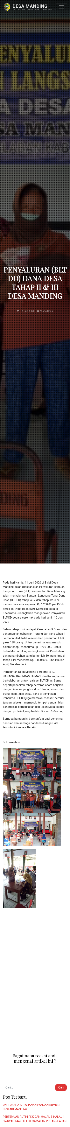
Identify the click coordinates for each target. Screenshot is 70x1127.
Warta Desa (46, 311)
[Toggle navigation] (61, 7)
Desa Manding (29, 6)
